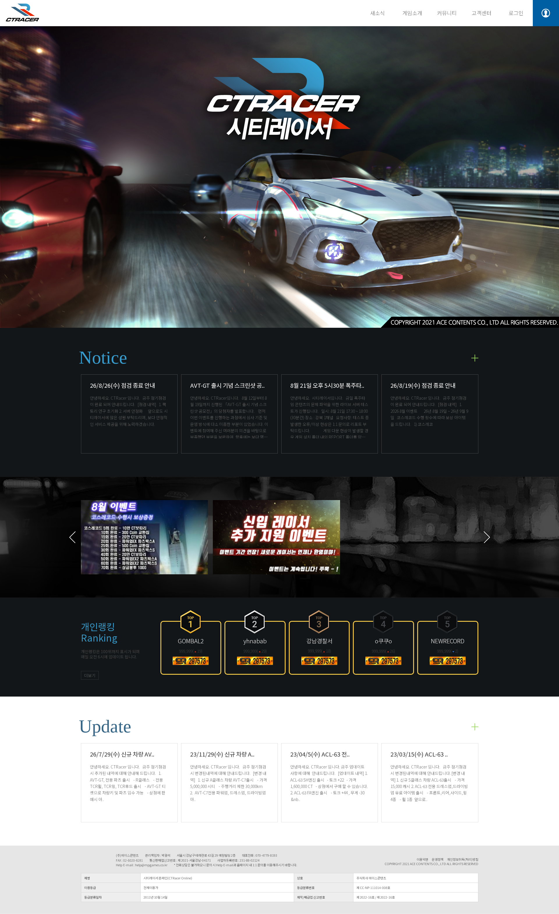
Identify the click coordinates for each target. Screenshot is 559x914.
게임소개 (412, 13)
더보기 (89, 675)
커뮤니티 (447, 13)
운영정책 (437, 859)
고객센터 (481, 13)
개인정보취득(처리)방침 (462, 859)
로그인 (516, 13)
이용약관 (422, 859)
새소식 (377, 13)
